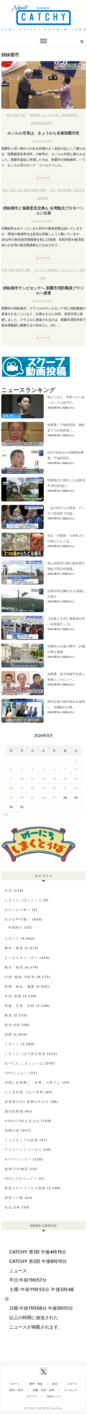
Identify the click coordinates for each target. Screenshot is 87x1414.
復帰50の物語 (16, 1169)
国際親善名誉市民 (41, 122)
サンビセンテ (69, 269)
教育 (8, 1015)
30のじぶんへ (16, 1073)
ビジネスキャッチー (21, 957)
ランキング (70, 1390)
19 (43, 788)
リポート (12, 1044)
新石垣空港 (64, 189)
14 (65, 778)
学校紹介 (15, 927)
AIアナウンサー (18, 1159)
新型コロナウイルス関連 (25, 1188)
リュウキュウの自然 (21, 1140)
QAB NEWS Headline (48, 1408)
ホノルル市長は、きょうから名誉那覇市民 (43, 133)
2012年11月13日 (41, 221)
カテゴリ (31, 1396)
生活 (8, 890)
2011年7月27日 (41, 301)
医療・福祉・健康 (20, 986)
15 (76, 778)
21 (65, 788)
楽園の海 (12, 1130)
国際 (16, 114)
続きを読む (43, 177)
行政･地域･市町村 (28, 189)
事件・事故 (14, 948)
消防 (82, 269)
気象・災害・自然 (20, 1005)
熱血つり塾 (14, 1197)
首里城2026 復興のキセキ (27, 1101)
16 (11, 788)
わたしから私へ (18, 909)
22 (76, 788)
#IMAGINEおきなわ (22, 1121)
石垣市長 (79, 189)
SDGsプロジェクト (21, 1178)
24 (22, 797)
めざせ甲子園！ (18, 919)
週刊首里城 (14, 1111)
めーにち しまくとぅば (24, 1063)
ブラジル (39, 269)
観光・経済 (9, 189)
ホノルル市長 (51, 114)
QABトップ (53, 1396)
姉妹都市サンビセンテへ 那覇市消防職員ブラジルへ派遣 (43, 290)
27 (54, 797)
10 (22, 778)
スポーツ (12, 938)
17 (22, 788)
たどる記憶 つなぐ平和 (24, 1092)
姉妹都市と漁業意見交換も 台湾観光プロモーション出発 (43, 210)
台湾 (52, 189)
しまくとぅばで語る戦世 (25, 1053)
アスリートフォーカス (23, 1149)
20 (54, 788)
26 (43, 797)
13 (54, 778)
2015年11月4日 (41, 141)
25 (32, 797)
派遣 (43, 277)
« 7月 (4, 814)
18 (32, 788)
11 (32, 778)
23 (11, 797)
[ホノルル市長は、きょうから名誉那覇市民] (43, 85)
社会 (22, 114)
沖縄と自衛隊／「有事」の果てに (33, 1082)
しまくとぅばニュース (23, 900)
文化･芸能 (13, 996)
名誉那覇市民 (70, 114)
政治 (9, 114)
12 (43, 778)
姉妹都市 (34, 114)
